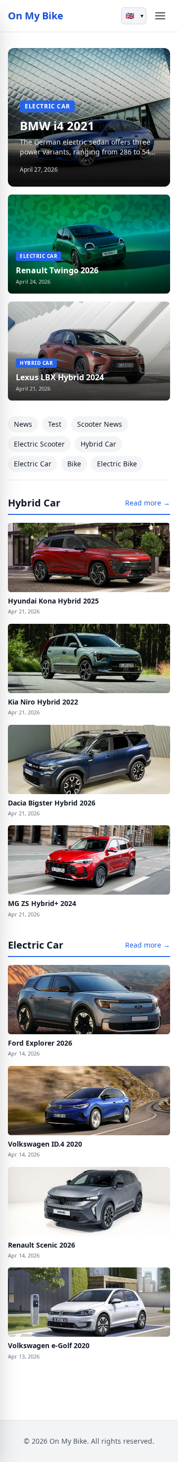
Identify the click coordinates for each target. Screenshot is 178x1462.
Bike (74, 463)
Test (54, 424)
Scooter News (99, 424)
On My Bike (35, 15)
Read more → (147, 502)
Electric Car (32, 463)
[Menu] (160, 16)
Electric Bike (117, 463)
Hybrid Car (98, 444)
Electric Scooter (39, 444)
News (23, 424)
